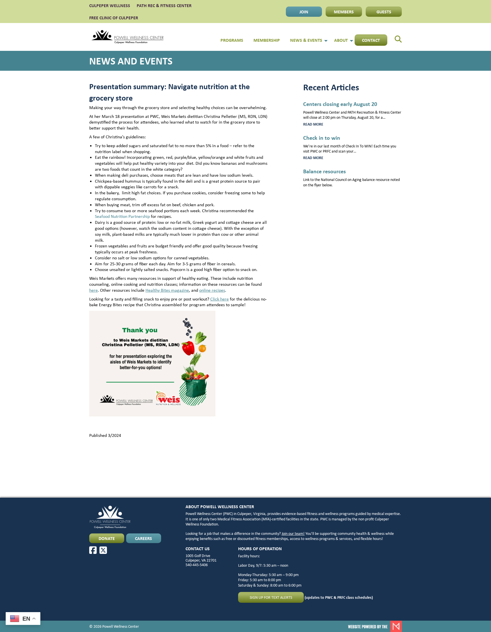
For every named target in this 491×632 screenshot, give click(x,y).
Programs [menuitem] (231, 40)
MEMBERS (344, 12)
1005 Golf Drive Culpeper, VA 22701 (201, 558)
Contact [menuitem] (371, 40)
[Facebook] (93, 550)
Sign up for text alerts (271, 597)
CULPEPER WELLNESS (109, 5)
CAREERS (143, 538)
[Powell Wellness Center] (127, 37)
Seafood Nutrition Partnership (122, 216)
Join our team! (293, 533)
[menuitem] (394, 37)
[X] (103, 550)
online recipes (212, 290)
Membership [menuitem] (266, 40)
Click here (219, 299)
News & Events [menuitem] (306, 40)
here (93, 290)
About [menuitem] (341, 40)
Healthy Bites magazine (167, 290)
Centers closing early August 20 (340, 104)
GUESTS (383, 12)
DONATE (107, 538)
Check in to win (321, 137)
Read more (320, 124)
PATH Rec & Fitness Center (164, 5)
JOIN (303, 12)
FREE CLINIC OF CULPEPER (113, 17)
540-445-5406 (197, 564)
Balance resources (324, 171)
